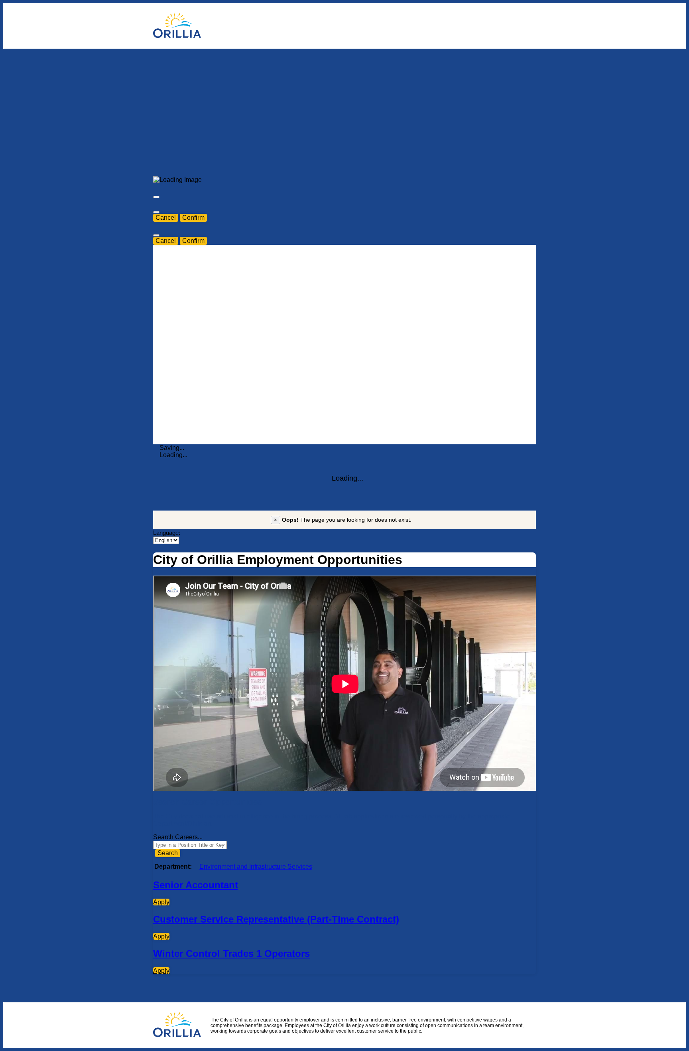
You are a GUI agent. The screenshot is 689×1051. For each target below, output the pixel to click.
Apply (161, 902)
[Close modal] (156, 197)
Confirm (193, 217)
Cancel (166, 217)
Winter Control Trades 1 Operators (231, 953)
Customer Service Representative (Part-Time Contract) (276, 919)
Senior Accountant (195, 884)
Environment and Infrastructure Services (255, 866)
